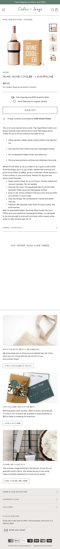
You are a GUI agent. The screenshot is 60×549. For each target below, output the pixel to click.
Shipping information (12, 228)
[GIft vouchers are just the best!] (30, 388)
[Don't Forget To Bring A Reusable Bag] (30, 330)
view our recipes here (16, 481)
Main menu (8, 507)
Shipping (16, 87)
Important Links (11, 499)
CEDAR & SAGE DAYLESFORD (15, 492)
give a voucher (12, 423)
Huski (6, 72)
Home (5, 19)
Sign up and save (11, 516)
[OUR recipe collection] (30, 445)
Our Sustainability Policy (18, 366)
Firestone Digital (46, 546)
